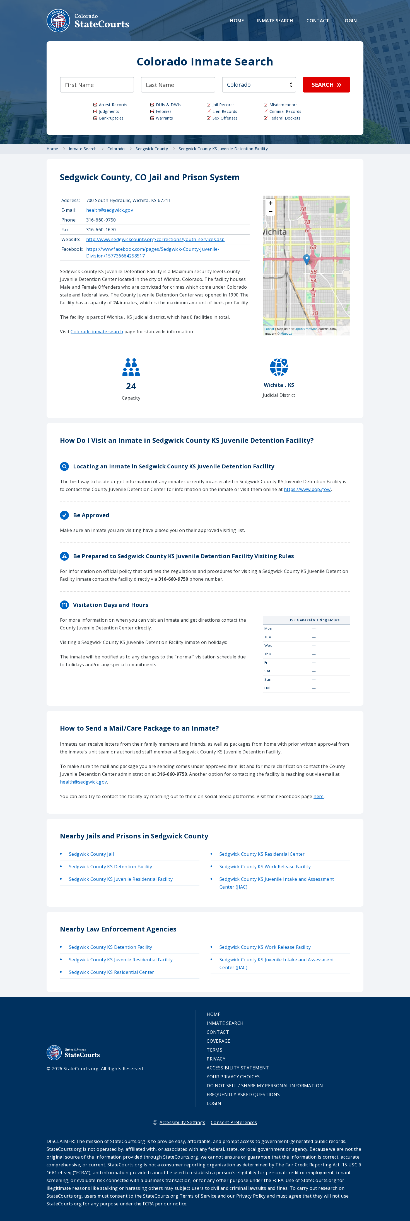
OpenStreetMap (306, 328)
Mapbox (286, 333)
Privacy (216, 1059)
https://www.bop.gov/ (307, 489)
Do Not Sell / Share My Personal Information (265, 1086)
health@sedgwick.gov (109, 210)
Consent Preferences (234, 1122)
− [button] (270, 211)
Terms (214, 1050)
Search (323, 84)
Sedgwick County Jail (91, 854)
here (318, 796)
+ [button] (270, 203)
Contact (318, 21)
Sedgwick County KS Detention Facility (110, 867)
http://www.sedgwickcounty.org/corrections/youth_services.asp (155, 239)
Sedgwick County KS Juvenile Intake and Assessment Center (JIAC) (277, 883)
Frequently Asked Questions (243, 1094)
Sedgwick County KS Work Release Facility (265, 867)
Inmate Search (275, 21)
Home (237, 21)
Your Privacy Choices (233, 1077)
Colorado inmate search (97, 332)
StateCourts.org (88, 20)
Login (350, 21)
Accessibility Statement (238, 1068)
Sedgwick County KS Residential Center (262, 854)
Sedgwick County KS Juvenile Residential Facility (121, 879)
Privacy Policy (251, 1196)
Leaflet (269, 328)
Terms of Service (198, 1196)
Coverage (218, 1041)
